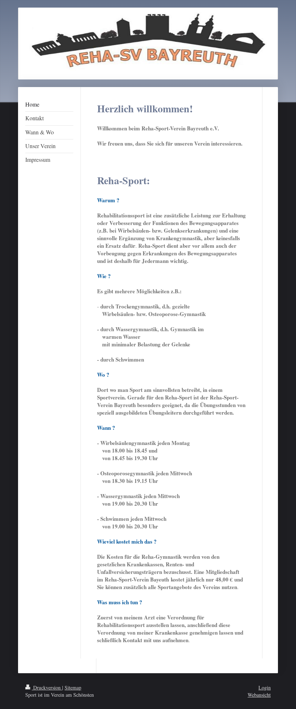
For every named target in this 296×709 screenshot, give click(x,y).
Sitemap (73, 687)
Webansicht (259, 694)
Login (264, 687)
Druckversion (47, 687)
